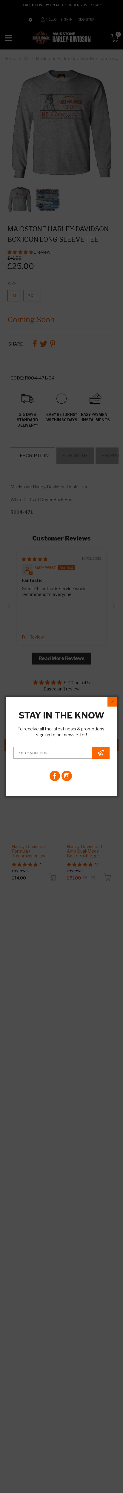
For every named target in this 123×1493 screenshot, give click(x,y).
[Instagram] (66, 776)
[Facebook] (55, 776)
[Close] (112, 702)
